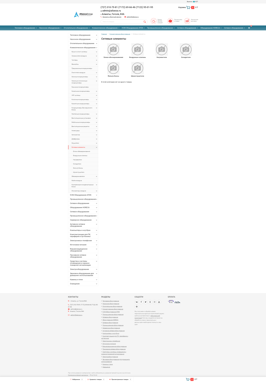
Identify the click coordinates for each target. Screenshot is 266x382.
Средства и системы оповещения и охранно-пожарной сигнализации (80, 263)
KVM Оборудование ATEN (132, 28)
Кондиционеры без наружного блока (82, 109)
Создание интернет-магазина (78, 375)
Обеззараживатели (78, 176)
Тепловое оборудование (25, 28)
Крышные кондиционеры (80, 87)
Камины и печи (76, 279)
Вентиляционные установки (81, 118)
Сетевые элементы (78, 147)
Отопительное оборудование (76, 28)
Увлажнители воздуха (79, 56)
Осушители (75, 143)
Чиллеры (75, 60)
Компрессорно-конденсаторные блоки (82, 185)
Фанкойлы (75, 64)
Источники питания (78, 245)
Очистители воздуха (78, 72)
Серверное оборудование (81, 220)
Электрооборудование (79, 269)
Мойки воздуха (77, 180)
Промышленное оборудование (160, 28)
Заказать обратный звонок (112, 17)
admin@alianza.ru (133, 17)
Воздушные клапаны (80, 155)
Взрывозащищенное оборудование (78, 250)
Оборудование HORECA (210, 28)
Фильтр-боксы (78, 168)
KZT (192, 1)
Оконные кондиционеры (80, 77)
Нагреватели (77, 160)
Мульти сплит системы (79, 52)
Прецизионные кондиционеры (82, 68)
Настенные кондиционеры (80, 114)
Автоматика (76, 135)
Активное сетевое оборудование (77, 225)
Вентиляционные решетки (80, 126)
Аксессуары (76, 130)
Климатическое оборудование (105, 28)
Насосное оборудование (49, 28)
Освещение (75, 284)
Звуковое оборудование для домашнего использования (82, 274)
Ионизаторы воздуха (79, 191)
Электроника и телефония (81, 240)
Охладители (77, 164)
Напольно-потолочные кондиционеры (79, 82)
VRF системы (76, 95)
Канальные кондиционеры (81, 91)
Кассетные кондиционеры (80, 103)
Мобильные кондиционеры (81, 122)
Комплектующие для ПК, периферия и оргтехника (80, 235)
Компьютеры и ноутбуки (80, 230)
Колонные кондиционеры (80, 99)
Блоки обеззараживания (81, 151)
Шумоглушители (78, 172)
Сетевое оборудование (186, 28)
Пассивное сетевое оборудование (78, 256)
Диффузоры (76, 139)
